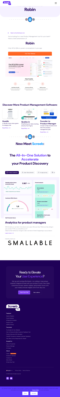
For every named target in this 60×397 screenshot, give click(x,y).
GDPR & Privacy (10, 324)
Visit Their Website (30, 53)
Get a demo (36, 292)
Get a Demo (9, 360)
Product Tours (9, 322)
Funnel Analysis (10, 318)
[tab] (12, 172)
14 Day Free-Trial (10, 362)
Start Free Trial (24, 292)
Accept (34, 393)
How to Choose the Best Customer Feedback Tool (18, 332)
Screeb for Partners (11, 355)
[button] (55, 3)
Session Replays (10, 316)
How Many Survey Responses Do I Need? (16, 338)
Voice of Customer (10, 344)
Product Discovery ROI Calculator (14, 334)
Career (8, 353)
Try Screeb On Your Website (13, 330)
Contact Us (9, 358)
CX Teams (8, 348)
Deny (25, 393)
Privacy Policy (35, 390)
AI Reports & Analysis (11, 320)
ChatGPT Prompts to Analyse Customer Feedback (18, 336)
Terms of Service (26, 370)
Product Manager (10, 346)
